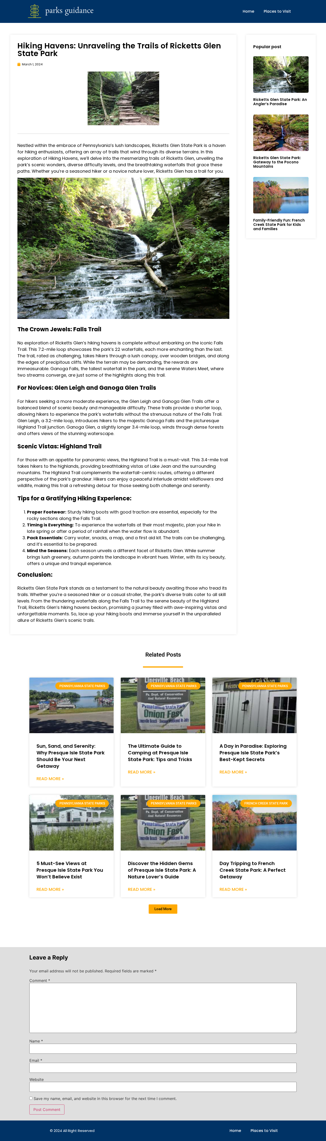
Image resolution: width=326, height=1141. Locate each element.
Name (36, 1041)
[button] (163, 909)
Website (36, 1079)
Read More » (50, 779)
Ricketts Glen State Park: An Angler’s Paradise (280, 101)
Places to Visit (277, 11)
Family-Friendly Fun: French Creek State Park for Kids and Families (279, 224)
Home (248, 11)
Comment (39, 980)
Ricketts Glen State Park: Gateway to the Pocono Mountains (277, 162)
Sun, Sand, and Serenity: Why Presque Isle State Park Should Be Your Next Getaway (71, 756)
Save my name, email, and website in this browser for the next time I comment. (105, 1098)
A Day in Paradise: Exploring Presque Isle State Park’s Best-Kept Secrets (253, 753)
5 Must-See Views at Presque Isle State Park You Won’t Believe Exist (70, 870)
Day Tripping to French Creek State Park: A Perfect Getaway (253, 870)
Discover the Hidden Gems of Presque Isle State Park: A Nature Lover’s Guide (162, 870)
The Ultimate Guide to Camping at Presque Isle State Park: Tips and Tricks (160, 753)
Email (35, 1060)
